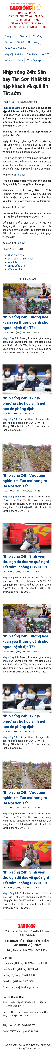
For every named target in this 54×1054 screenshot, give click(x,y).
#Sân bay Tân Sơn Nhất (20, 258)
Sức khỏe (32, 54)
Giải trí (20, 42)
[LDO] (27, 298)
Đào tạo (23, 36)
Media (19, 60)
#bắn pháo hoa (16, 255)
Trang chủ (10, 36)
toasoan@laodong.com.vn (24, 987)
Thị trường (33, 42)
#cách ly (12, 262)
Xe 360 (45, 54)
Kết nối (8, 60)
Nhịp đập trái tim (14, 54)
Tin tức (9, 42)
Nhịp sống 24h (11, 107)
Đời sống (37, 36)
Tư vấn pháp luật (36, 60)
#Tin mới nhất (15, 269)
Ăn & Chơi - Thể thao (16, 48)
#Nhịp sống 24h (16, 265)
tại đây (20, 174)
